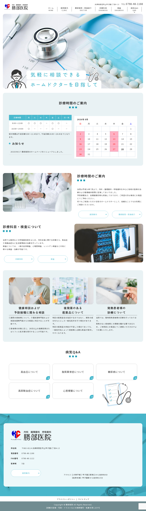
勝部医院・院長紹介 (83, 9)
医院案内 (64, 9)
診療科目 (103, 9)
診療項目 (19, 259)
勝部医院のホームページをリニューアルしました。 (43, 151)
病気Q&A (134, 9)
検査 (119, 9)
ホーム (51, 9)
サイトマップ (83, 499)
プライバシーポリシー (66, 499)
